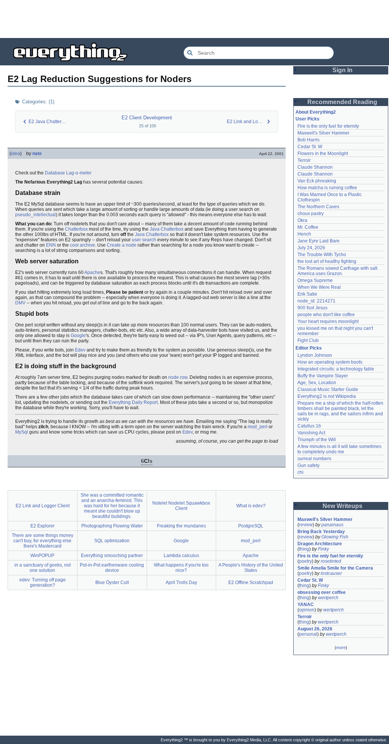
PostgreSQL (250, 526)
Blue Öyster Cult (112, 582)
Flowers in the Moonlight (322, 153)
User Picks (307, 119)
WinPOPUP (42, 555)
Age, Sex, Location (316, 382)
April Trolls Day (181, 582)
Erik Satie (307, 294)
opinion (307, 610)
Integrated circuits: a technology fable (335, 369)
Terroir (304, 160)
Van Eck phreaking (316, 181)
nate (37, 153)
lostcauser (331, 573)
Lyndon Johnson (314, 355)
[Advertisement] (194, 19)
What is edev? (251, 505)
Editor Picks (309, 348)
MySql (21, 432)
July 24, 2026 (311, 247)
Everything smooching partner (112, 555)
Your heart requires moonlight (328, 321)
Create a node (121, 245)
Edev (80, 350)
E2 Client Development (147, 117)
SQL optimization (112, 540)
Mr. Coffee (307, 227)
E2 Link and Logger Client (43, 505)
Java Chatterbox (166, 229)
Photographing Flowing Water (112, 526)
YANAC (305, 604)
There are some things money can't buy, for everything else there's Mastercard (42, 541)
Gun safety (308, 465)
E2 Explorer (42, 526)
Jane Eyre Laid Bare (318, 241)
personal (308, 634)
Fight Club (308, 340)
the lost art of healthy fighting (326, 261)
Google (78, 335)
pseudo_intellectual (35, 214)
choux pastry (310, 213)
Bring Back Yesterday (321, 531)
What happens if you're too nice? (181, 567)
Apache (92, 272)
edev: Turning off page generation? (42, 582)
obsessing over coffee (321, 592)
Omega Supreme (315, 280)
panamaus (332, 524)
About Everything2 (316, 112)
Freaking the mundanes (181, 526)
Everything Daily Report (133, 402)
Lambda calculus (181, 555)
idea (15, 153)
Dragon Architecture (319, 543)
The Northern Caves (318, 206)
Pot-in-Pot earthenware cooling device (112, 567)
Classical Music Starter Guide (327, 389)
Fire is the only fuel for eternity (328, 126)
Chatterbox (76, 229)
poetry (305, 561)
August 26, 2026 (314, 629)
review (306, 524)
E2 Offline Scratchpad (250, 582)
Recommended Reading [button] (342, 102)
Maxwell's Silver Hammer (323, 133)
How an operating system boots (329, 362)
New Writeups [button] (342, 506)
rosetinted (331, 561)
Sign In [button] (342, 70)
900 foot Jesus (312, 307)
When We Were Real (319, 287)
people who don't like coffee (326, 314)
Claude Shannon (315, 167)
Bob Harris (308, 139)
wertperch (328, 597)
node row (177, 377)
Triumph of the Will (316, 439)
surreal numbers (314, 458)
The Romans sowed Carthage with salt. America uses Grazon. (338, 271)
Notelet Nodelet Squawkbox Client (181, 505)
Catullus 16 (309, 426)
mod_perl (257, 426)
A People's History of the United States (250, 567)
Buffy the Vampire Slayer (322, 375)
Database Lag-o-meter (68, 173)
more (341, 647)
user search (144, 239)
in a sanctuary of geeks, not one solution (42, 567)
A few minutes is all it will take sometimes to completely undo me (340, 449)
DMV (20, 303)
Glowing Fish (334, 537)
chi (300, 472)
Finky (323, 549)
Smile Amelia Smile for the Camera (335, 568)
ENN (51, 245)
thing (304, 549)
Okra (302, 220)
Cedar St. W (309, 146)
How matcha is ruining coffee (327, 187)
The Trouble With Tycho (321, 254)
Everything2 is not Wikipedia (326, 396)
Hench (304, 234)
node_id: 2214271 (316, 301)
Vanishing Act (311, 432)
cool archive (82, 245)
